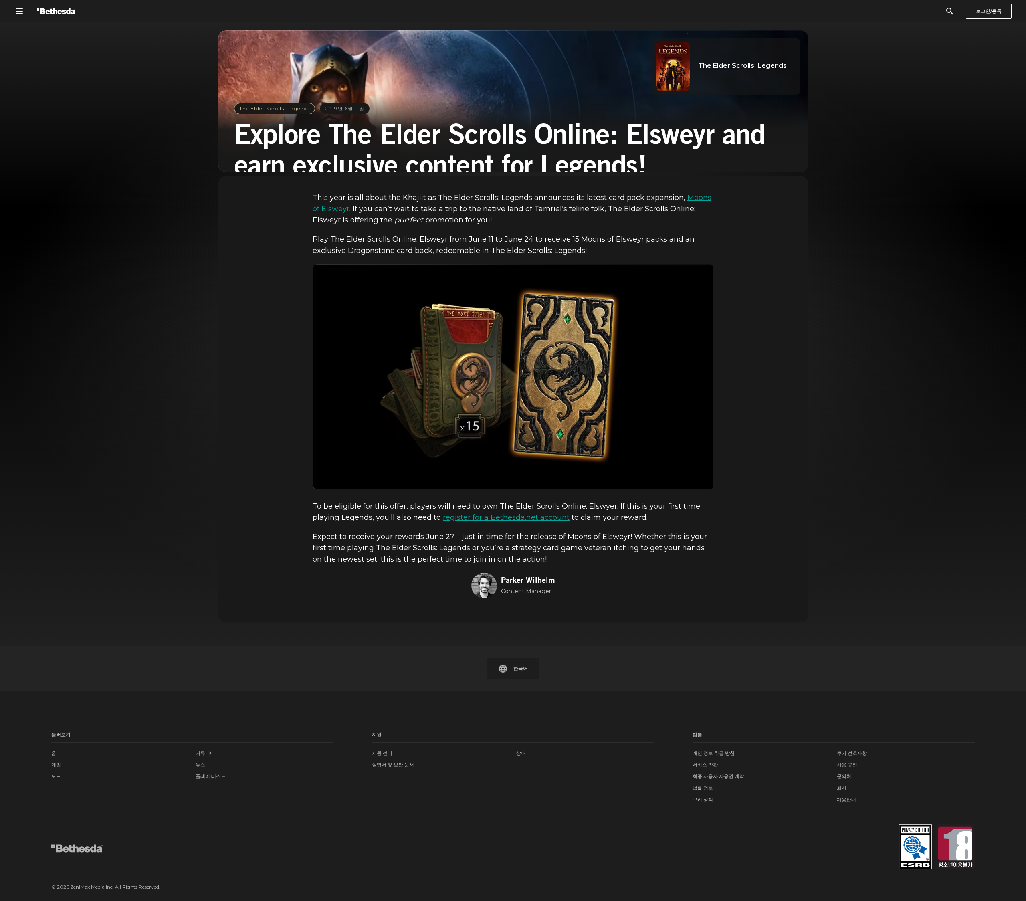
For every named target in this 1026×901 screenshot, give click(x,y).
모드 (56, 776)
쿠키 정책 (703, 799)
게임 (56, 765)
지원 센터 (382, 753)
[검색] (950, 11)
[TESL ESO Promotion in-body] (513, 377)
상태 (521, 753)
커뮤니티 (205, 753)
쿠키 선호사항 (852, 753)
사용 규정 (847, 765)
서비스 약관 (705, 765)
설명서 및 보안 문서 (393, 765)
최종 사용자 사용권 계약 (718, 776)
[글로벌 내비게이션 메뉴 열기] (19, 11)
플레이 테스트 (211, 776)
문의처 (844, 776)
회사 (841, 788)
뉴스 (200, 765)
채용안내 (846, 799)
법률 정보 (703, 788)
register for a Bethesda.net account (506, 517)
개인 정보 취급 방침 (714, 753)
